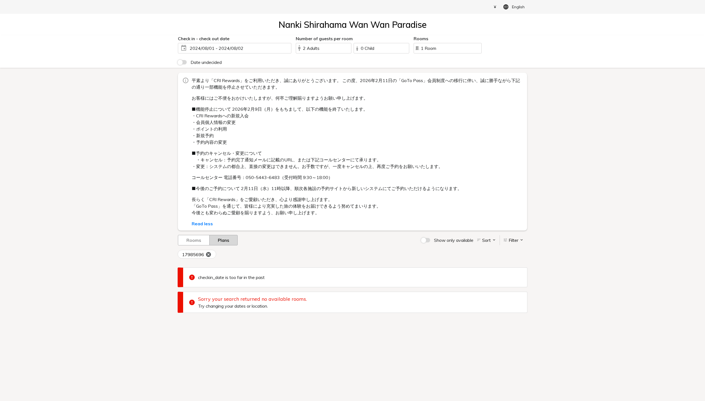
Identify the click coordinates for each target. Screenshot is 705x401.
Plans (223, 240)
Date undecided (206, 62)
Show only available (453, 240)
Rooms (193, 240)
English (518, 6)
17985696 (193, 254)
